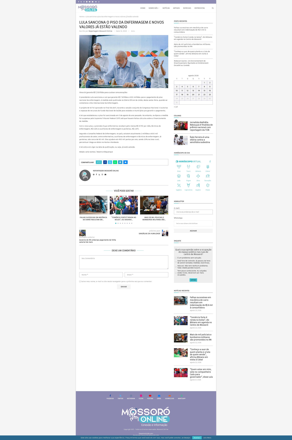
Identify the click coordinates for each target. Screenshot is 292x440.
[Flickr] (86, 2)
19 (187, 95)
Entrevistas (199, 8)
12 (187, 91)
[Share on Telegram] (120, 162)
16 (210, 91)
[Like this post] (99, 162)
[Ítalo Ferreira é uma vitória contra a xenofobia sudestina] (181, 140)
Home (142, 8)
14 (199, 91)
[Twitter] (81, 2)
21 (199, 95)
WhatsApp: (178, 218)
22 (204, 95)
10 (177, 91)
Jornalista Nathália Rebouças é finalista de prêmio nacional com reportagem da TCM (201, 126)
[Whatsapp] (98, 2)
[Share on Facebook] (105, 162)
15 (204, 91)
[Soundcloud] (96, 2)
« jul (176, 107)
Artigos (176, 8)
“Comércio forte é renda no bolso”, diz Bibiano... (123, 218)
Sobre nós (153, 8)
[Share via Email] (125, 162)
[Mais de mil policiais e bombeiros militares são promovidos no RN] (154, 205)
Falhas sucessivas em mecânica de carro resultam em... (93, 218)
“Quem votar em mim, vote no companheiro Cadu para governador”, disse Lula (201, 373)
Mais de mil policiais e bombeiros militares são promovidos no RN (192, 45)
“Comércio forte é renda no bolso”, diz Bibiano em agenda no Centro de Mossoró (193, 38)
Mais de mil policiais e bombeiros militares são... (154, 218)
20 (193, 95)
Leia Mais (207, 438)
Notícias (166, 8)
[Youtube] (89, 2)
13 (193, 91)
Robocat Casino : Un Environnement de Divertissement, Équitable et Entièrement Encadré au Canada (191, 63)
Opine (193, 280)
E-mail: (177, 208)
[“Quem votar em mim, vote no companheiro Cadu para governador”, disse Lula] (181, 372)
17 (176, 95)
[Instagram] (84, 2)
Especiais (187, 8)
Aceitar (197, 438)
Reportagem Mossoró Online (100, 31)
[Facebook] (78, 2)
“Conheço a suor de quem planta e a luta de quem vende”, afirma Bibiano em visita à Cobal (192, 53)
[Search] (213, 8)
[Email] (92, 2)
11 (182, 91)
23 (210, 95)
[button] (82, 210)
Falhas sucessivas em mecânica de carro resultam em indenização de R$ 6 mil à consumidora (191, 30)
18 (182, 95)
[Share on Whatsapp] (115, 162)
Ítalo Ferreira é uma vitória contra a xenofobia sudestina (200, 139)
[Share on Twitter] (110, 162)
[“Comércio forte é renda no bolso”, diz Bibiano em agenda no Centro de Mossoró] (124, 205)
